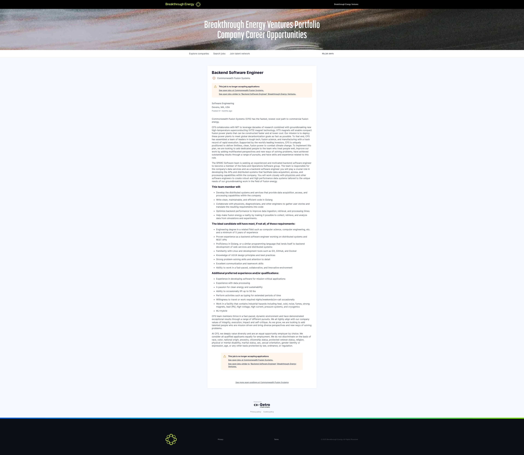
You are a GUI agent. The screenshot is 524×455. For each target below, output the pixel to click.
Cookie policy (268, 412)
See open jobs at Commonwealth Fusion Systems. (241, 90)
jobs (219, 53)
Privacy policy (255, 412)
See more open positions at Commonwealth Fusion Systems (262, 382)
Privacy (220, 439)
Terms (276, 439)
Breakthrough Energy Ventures (346, 4)
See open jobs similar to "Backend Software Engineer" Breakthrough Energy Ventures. (257, 94)
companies (199, 53)
